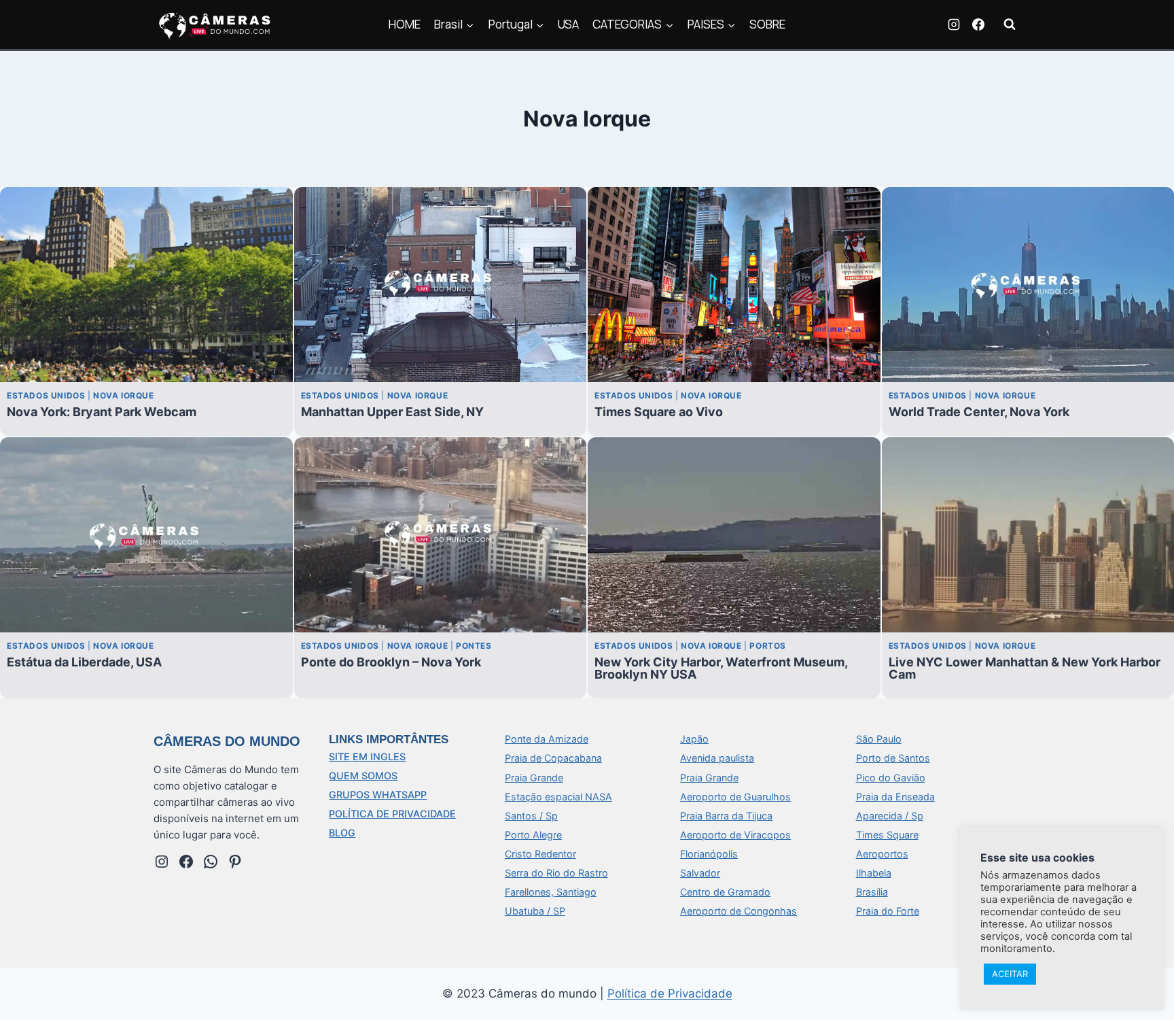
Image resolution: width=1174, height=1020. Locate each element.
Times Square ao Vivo (658, 412)
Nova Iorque (123, 395)
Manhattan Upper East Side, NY (392, 412)
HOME (405, 24)
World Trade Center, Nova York (979, 412)
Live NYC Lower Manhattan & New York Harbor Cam (1024, 668)
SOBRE (767, 24)
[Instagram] (954, 24)
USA (568, 24)
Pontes (474, 646)
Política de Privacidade (669, 993)
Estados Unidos (46, 395)
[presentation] (146, 284)
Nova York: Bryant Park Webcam (101, 412)
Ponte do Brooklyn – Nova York (391, 662)
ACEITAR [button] (1010, 973)
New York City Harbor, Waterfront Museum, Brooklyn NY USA (720, 668)
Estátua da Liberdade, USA (84, 662)
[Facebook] (978, 24)
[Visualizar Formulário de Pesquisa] (1009, 24)
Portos (767, 646)
